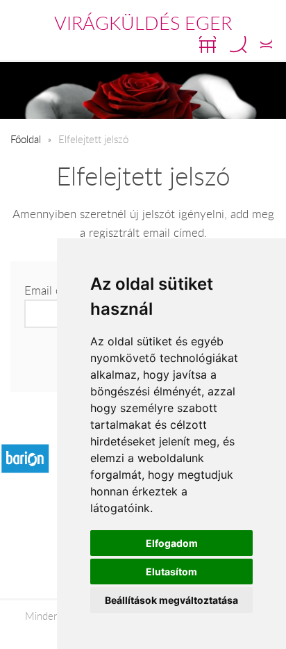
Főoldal (25, 139)
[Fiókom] (266, 44)
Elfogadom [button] (172, 543)
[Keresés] (238, 44)
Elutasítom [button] (171, 571)
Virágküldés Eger (143, 22)
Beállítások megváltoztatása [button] (171, 600)
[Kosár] (207, 44)
